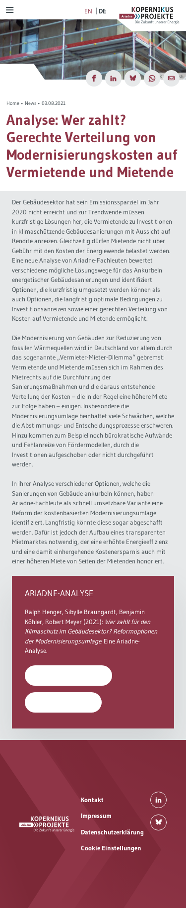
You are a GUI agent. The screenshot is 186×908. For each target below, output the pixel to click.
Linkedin (158, 800)
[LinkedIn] (113, 78)
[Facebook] (94, 78)
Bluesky (158, 822)
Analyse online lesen (63, 702)
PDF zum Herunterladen (68, 675)
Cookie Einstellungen (111, 848)
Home (12, 103)
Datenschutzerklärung (112, 832)
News (30, 103)
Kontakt (92, 800)
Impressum (96, 815)
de (102, 11)
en (88, 11)
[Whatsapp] (152, 78)
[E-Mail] (171, 78)
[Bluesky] (132, 78)
